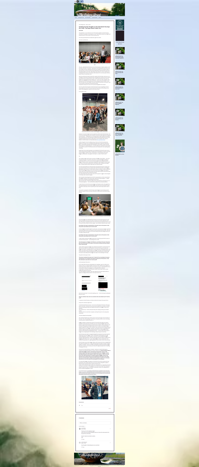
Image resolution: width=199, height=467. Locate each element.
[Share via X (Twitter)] (81, 405)
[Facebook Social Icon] (82, 1)
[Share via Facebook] (79, 405)
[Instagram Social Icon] (80, 1)
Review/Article (81, 402)
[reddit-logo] (75, 1)
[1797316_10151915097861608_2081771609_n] (78, 1)
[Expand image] (87, 283)
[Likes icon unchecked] (82, 439)
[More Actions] (110, 428)
